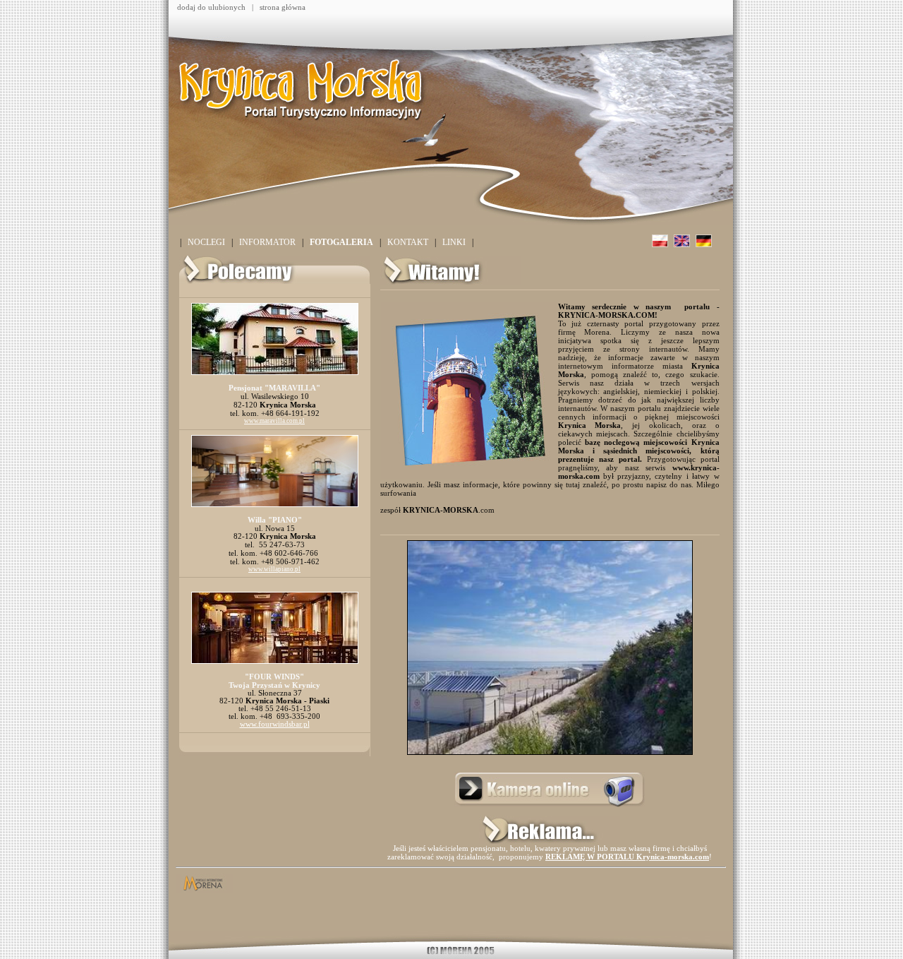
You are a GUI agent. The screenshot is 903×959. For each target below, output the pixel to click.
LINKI (454, 242)
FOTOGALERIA (341, 242)
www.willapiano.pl (274, 569)
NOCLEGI (206, 242)
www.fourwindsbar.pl (275, 724)
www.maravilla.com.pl (274, 420)
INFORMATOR (267, 242)
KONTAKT (407, 242)
